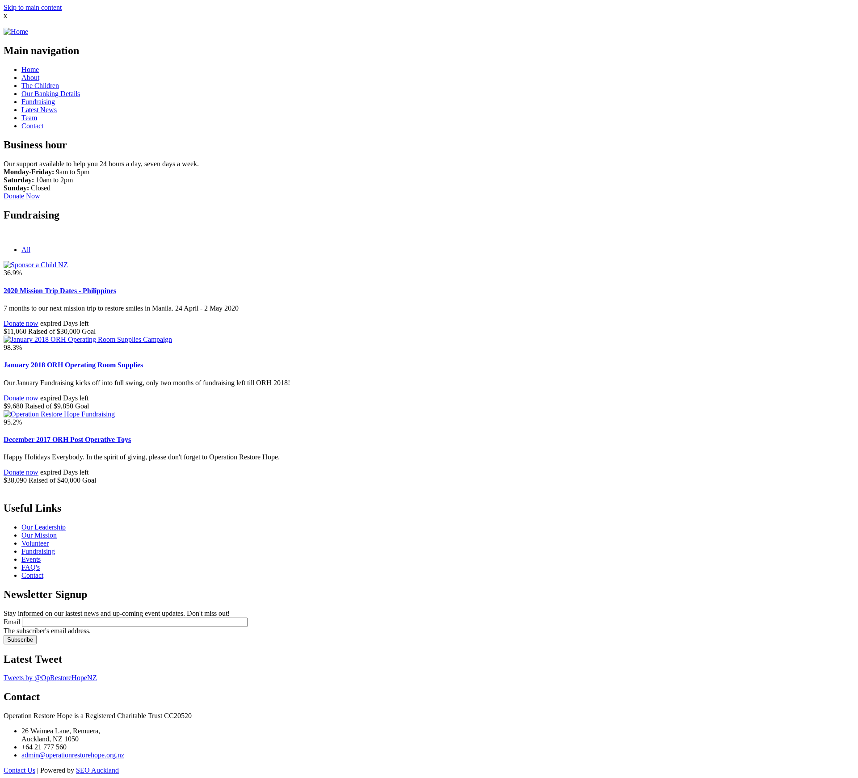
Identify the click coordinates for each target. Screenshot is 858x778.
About (30, 77)
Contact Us (19, 770)
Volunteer (35, 543)
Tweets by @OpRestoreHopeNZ (50, 677)
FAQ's (30, 567)
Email (12, 622)
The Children (40, 85)
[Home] (16, 31)
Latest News (39, 110)
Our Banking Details (50, 93)
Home (30, 69)
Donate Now (22, 196)
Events (31, 559)
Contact (32, 126)
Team (29, 118)
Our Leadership (43, 527)
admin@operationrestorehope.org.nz (72, 755)
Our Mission (39, 535)
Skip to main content (33, 7)
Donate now (21, 323)
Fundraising (38, 101)
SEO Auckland (97, 770)
